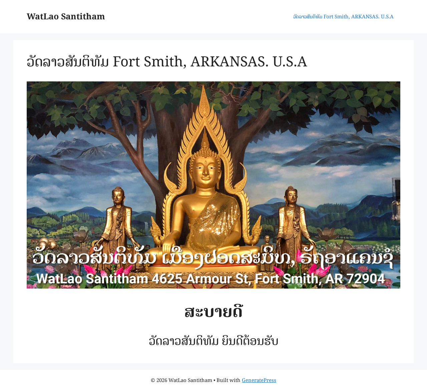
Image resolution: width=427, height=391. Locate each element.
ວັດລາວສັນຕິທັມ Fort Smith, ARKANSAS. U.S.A (343, 16)
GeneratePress (259, 380)
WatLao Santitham (66, 16)
